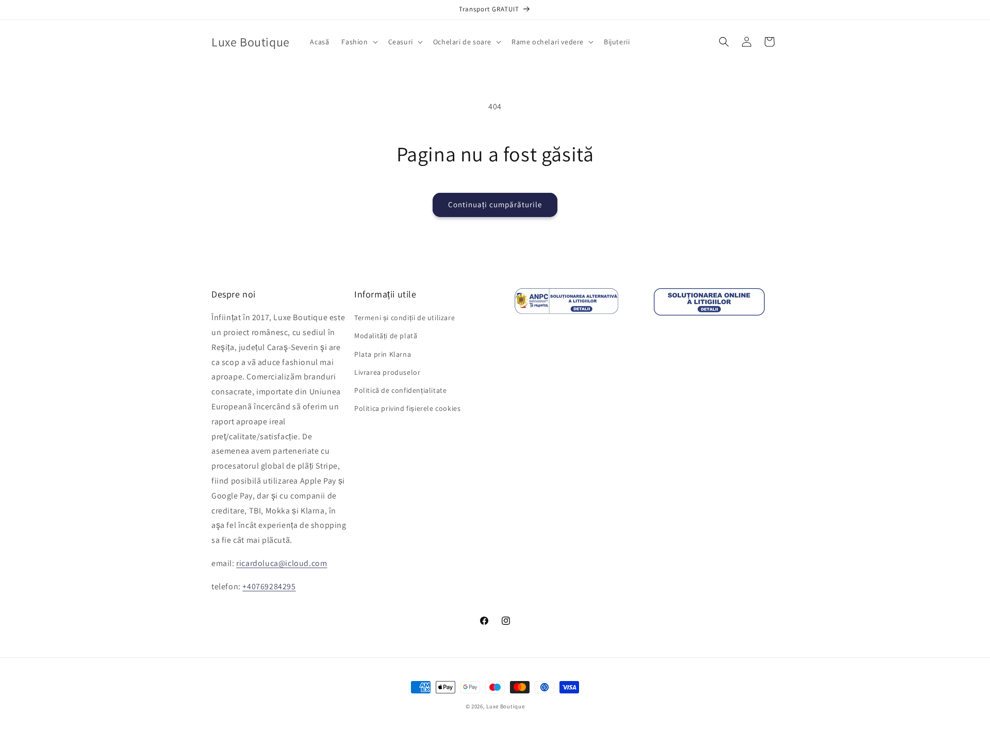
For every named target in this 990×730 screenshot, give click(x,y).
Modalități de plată (385, 335)
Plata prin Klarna (382, 354)
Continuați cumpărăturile (495, 204)
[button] (358, 42)
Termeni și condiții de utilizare (404, 317)
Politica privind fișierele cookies (407, 408)
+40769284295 (268, 586)
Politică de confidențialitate (400, 390)
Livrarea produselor (387, 372)
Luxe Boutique (505, 706)
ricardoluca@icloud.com (281, 563)
